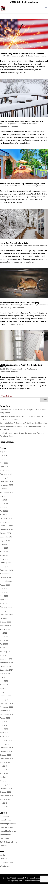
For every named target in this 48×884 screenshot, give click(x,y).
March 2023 (4, 603)
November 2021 (6, 662)
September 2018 (6, 795)
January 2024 (5, 566)
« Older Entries (6, 396)
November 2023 (6, 574)
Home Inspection (6, 827)
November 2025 (6, 485)
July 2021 (3, 677)
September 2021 (6, 670)
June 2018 (4, 807)
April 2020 (4, 733)
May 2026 (4, 463)
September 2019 (6, 759)
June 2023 (4, 592)
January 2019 (5, 784)
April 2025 (4, 511)
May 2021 (4, 685)
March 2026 (4, 470)
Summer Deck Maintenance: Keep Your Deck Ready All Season (22, 183)
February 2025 (6, 518)
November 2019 (6, 751)
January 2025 (5, 522)
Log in (2, 855)
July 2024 (3, 544)
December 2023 (6, 570)
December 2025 (6, 481)
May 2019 (4, 773)
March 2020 (4, 736)
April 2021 (4, 688)
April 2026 (4, 466)
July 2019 (3, 766)
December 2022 (6, 614)
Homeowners (16, 56)
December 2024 (6, 526)
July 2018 (3, 803)
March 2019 (4, 781)
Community (16, 123)
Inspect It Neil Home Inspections (30, 878)
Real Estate (4, 838)
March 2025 (4, 514)
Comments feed (6, 862)
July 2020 (3, 722)
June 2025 (4, 503)
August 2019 (5, 762)
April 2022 (4, 644)
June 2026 (4, 459)
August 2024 (5, 540)
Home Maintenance (29, 123)
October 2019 (5, 755)
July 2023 (3, 588)
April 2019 (4, 777)
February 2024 (6, 563)
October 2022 (5, 622)
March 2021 (4, 692)
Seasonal (43, 56)
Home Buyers (5, 820)
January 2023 (5, 611)
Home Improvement (8, 823)
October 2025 (5, 489)
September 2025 (6, 492)
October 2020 (5, 710)
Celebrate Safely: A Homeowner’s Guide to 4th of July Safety (22, 53)
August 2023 (5, 585)
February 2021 (6, 696)
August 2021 (5, 673)
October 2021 (5, 666)
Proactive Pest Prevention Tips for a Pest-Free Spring (19, 302)
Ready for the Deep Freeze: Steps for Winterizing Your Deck (21, 121)
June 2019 (4, 770)
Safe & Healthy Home (30, 56)
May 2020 (4, 729)
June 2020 (4, 725)
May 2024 (4, 551)
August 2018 (5, 799)
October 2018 (5, 792)
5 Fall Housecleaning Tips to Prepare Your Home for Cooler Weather (21, 365)
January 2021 (5, 699)
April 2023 (4, 600)
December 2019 (6, 747)
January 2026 (5, 478)
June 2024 (4, 548)
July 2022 (3, 633)
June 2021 (4, 681)
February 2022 (6, 651)
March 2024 (4, 559)
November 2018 (6, 788)
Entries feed (4, 859)
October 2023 (5, 577)
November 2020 (6, 707)
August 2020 (5, 718)
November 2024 (6, 529)
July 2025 (3, 500)
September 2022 (6, 625)
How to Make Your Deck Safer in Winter (14, 243)
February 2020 (6, 740)
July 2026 (3, 455)
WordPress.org (5, 866)
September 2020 (6, 714)
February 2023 (6, 607)
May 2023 (4, 596)
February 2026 (6, 474)
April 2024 (4, 555)
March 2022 (4, 648)
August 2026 (5, 452)
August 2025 (5, 496)
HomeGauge (24, 881)
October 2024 (5, 533)
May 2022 (4, 640)
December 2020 (6, 703)
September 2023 (6, 581)
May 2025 (4, 507)
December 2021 (6, 659)
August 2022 (5, 629)
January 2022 (5, 655)
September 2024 (6, 537)
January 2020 (5, 744)
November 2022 (6, 618)
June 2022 (4, 636)
